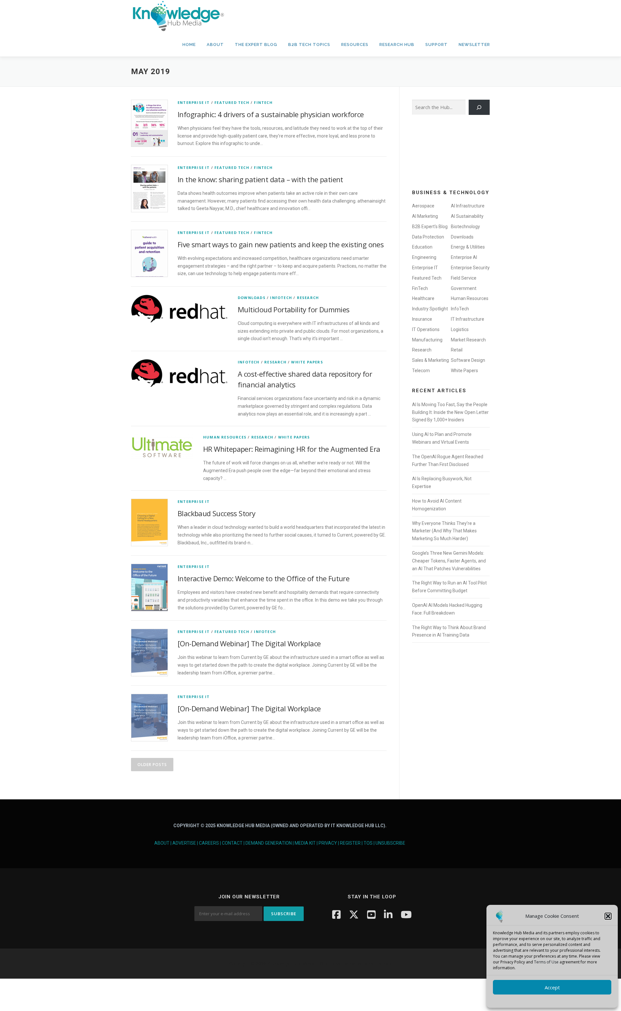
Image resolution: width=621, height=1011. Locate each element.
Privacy (328, 843)
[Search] (479, 107)
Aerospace (423, 205)
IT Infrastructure (467, 319)
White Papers (307, 362)
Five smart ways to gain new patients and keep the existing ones (281, 244)
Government (463, 288)
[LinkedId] (388, 914)
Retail (457, 349)
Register (350, 843)
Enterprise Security (470, 267)
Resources (354, 44)
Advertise (184, 843)
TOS (368, 843)
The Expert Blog (256, 44)
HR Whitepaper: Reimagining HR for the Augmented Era (291, 449)
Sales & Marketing (430, 360)
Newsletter (474, 44)
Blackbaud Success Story (216, 513)
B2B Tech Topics (309, 44)
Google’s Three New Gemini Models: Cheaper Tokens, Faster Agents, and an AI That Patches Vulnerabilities (449, 560)
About (215, 44)
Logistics (460, 329)
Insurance (422, 319)
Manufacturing (427, 339)
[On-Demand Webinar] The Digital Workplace (249, 643)
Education (422, 247)
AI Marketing (425, 216)
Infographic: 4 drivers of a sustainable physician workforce (271, 114)
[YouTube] (371, 914)
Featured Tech (231, 102)
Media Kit (305, 843)
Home (189, 44)
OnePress (330, 964)
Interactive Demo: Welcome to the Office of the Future (263, 578)
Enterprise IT (194, 102)
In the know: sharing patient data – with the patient (260, 179)
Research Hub (396, 44)
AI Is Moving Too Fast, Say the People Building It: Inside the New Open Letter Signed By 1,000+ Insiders (450, 412)
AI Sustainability (467, 216)
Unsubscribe (390, 843)
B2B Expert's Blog (430, 226)
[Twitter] (354, 914)
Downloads (252, 297)
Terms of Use (546, 962)
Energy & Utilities (468, 247)
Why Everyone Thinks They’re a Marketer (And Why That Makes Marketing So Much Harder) (444, 531)
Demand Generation (268, 843)
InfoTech (281, 297)
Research (308, 297)
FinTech (263, 102)
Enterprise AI (464, 257)
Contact (232, 843)
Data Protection (428, 236)
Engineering (424, 257)
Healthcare (423, 298)
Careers (209, 843)
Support (436, 44)
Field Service (463, 278)
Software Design (468, 360)
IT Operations (426, 329)
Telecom (421, 370)
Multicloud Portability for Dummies (294, 309)
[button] (608, 916)
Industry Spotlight (430, 308)
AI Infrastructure (468, 205)
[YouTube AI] (406, 914)
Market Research (468, 339)
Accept (552, 987)
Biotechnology (465, 226)
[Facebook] (336, 914)
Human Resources (224, 437)
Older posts (152, 764)
